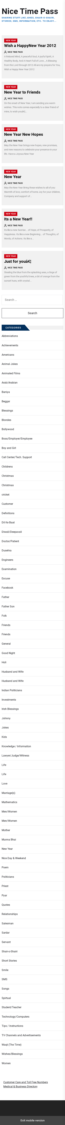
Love (4, 783)
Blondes (6, 420)
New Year (11, 40)
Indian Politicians (12, 690)
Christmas (8, 475)
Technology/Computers (15, 1016)
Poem (5, 867)
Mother (6, 830)
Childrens (7, 466)
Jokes (5, 727)
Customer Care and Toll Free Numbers (25, 1082)
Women (6, 1063)
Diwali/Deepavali (12, 531)
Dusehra (7, 550)
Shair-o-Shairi (10, 951)
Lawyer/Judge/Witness (15, 755)
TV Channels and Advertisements (21, 1035)
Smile (5, 970)
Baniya (6, 392)
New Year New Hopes (23, 134)
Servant (6, 942)
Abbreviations (10, 336)
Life (4, 765)
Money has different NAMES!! (20, 1122)
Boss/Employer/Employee (17, 438)
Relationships (10, 914)
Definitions (8, 513)
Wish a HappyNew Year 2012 (30, 45)
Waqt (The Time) (12, 1044)
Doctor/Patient (10, 541)
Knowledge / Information (16, 746)
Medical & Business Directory (20, 1086)
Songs (5, 988)
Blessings (7, 410)
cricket (5, 494)
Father (5, 597)
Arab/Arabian (10, 382)
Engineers (7, 559)
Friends (6, 625)
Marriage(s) (8, 793)
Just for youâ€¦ (17, 261)
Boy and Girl (9, 448)
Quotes (6, 904)
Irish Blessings (10, 709)
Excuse (6, 578)
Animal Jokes (10, 364)
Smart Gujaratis (13, 1114)
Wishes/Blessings (12, 1053)
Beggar (6, 401)
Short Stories (9, 960)
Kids (4, 737)
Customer (7, 503)
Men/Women (9, 811)
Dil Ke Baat (8, 522)
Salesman (8, 923)
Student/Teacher (11, 1007)
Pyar (4, 895)
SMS (4, 979)
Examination (9, 569)
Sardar (6, 932)
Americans (8, 354)
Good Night (8, 653)
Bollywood (8, 429)
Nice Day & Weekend (14, 858)
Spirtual (6, 998)
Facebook (7, 587)
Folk (4, 615)
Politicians (8, 876)
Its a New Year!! (18, 219)
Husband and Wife (13, 671)
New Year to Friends (22, 92)
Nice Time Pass (30, 11)
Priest (5, 886)
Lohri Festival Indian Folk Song (20, 1118)
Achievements (10, 345)
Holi (4, 662)
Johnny (6, 718)
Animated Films (11, 373)
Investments (9, 699)
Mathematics (9, 802)
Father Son (8, 606)
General (6, 643)
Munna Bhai (9, 839)
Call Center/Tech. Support (17, 457)
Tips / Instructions (12, 1025)
